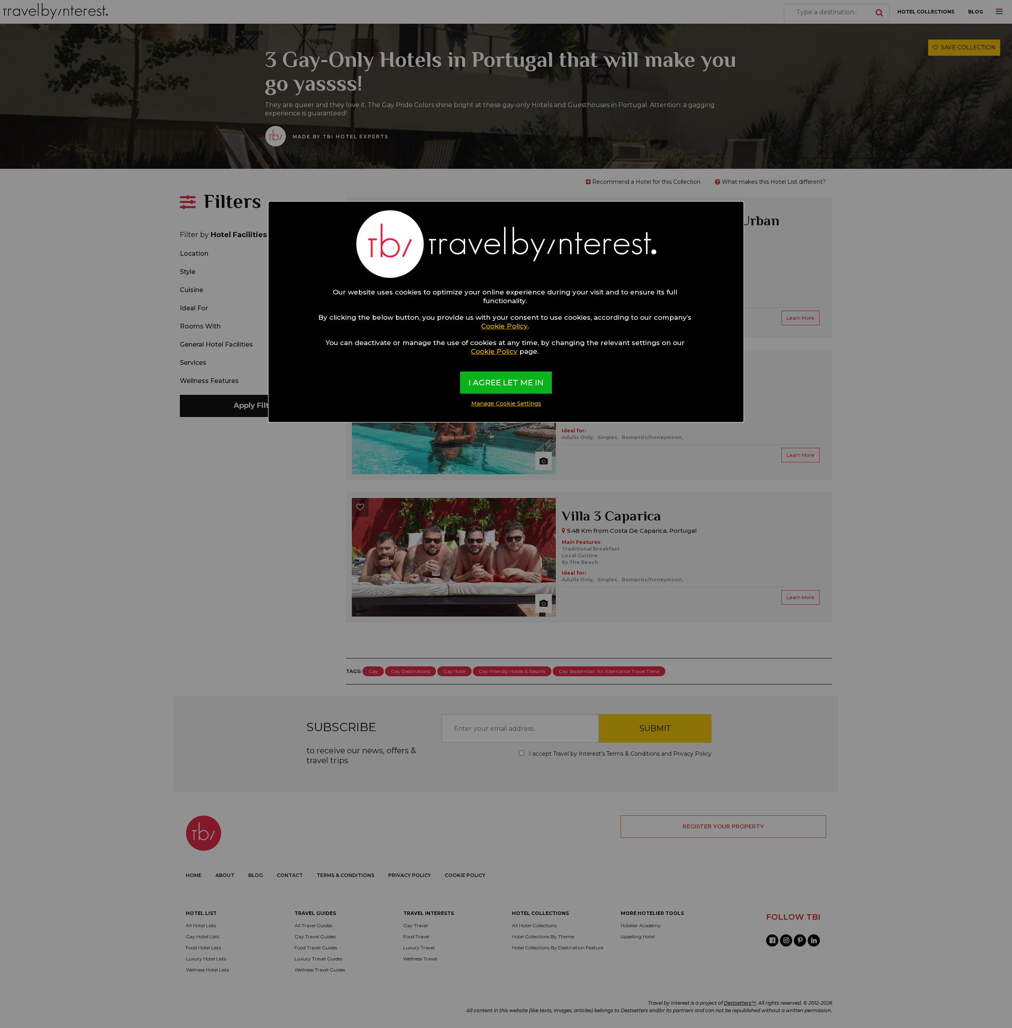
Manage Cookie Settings (506, 403)
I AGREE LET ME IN (506, 382)
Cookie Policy (504, 326)
